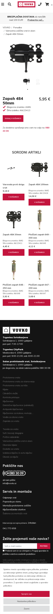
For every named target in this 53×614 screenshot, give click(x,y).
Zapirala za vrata (11, 421)
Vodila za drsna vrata (13, 417)
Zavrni (26, 608)
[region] (26, 589)
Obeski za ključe (10, 456)
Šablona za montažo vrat (15, 513)
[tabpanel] (26, 81)
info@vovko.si (9, 483)
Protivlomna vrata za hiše (15, 385)
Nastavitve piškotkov (26, 601)
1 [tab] (27, 89)
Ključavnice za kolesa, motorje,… (18, 413)
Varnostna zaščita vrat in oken (20, 30)
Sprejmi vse (26, 594)
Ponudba (17, 27)
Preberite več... (36, 20)
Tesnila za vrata (10, 429)
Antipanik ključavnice (13, 409)
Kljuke (5, 389)
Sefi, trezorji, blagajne (13, 433)
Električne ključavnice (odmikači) (18, 405)
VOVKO (6, 27)
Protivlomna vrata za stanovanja (19, 381)
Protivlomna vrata (11, 377)
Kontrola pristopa (11, 397)
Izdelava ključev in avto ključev (17, 452)
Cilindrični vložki (10, 393)
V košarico (13, 197)
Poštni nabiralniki (11, 437)
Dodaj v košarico (13, 118)
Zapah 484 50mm (14, 34)
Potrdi (43, 546)
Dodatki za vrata (11, 449)
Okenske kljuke (10, 445)
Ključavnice (8, 401)
